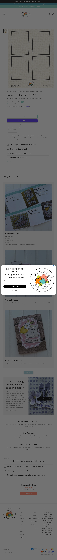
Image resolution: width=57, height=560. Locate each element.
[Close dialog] (54, 266)
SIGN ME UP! (15, 286)
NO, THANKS (15, 290)
